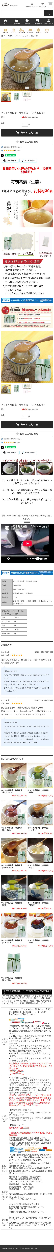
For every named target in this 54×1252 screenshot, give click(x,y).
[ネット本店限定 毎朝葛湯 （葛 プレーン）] (13, 775)
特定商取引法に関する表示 (29, 1248)
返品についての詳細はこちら (13, 147)
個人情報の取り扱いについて (11, 1248)
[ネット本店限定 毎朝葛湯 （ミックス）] (13, 963)
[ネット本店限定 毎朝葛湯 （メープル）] (13, 925)
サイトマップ (48, 23)
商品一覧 (34, 36)
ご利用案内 (16, 23)
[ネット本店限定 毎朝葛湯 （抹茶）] (40, 775)
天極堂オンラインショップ (18, 36)
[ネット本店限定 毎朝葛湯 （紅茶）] (40, 925)
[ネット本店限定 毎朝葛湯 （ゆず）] (40, 850)
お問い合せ (27, 23)
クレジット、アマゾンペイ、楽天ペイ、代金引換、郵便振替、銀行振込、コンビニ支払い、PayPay (30, 1011)
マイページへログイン (31, 6)
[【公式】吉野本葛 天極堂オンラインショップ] (9, 6)
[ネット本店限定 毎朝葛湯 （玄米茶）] (40, 887)
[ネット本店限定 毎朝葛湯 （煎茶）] (13, 887)
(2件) (18, 150)
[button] (4, 65)
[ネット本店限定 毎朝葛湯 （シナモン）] (40, 812)
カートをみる (42, 6)
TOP (5, 23)
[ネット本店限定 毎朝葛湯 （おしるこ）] (13, 812)
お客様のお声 (38, 23)
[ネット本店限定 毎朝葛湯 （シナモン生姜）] (13, 850)
